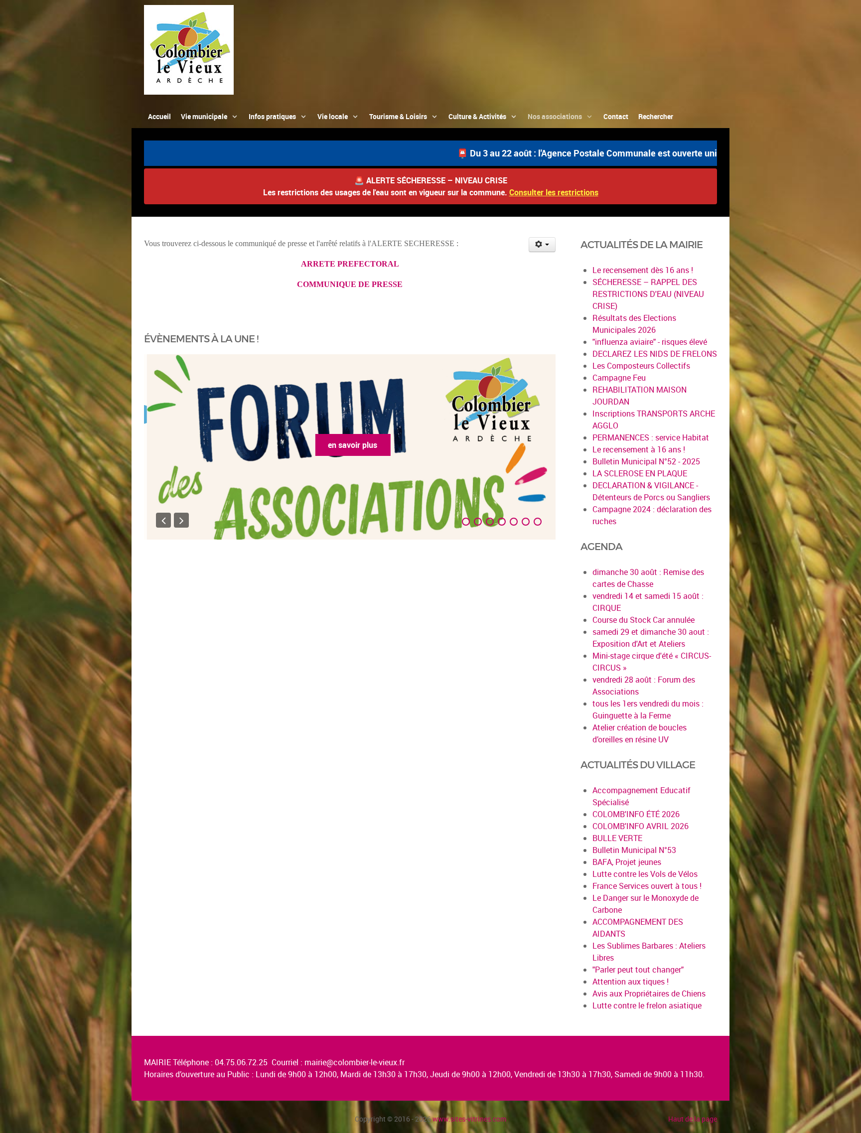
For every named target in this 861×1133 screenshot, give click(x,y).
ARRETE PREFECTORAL (350, 264)
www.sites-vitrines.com (469, 1119)
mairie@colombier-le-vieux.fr (354, 1062)
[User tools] (542, 244)
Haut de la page (692, 1119)
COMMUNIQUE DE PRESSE (350, 284)
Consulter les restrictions (553, 192)
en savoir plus (350, 444)
